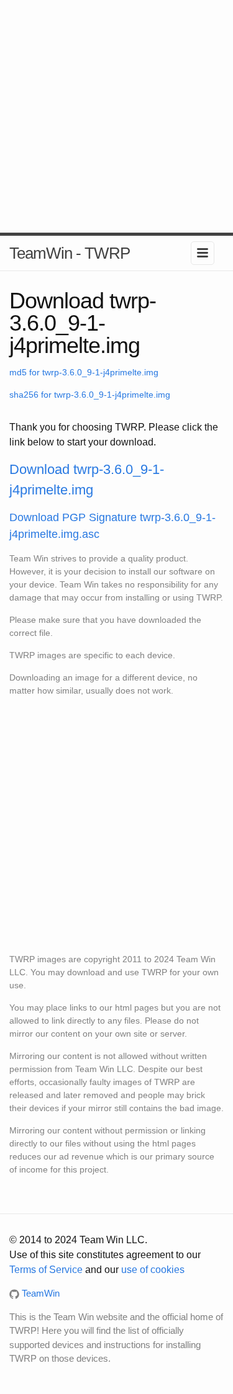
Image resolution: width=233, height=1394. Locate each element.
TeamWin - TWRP (69, 253)
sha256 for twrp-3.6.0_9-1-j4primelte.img (89, 395)
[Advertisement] (116, 116)
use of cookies (153, 1269)
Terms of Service (46, 1269)
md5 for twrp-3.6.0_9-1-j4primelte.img (83, 372)
